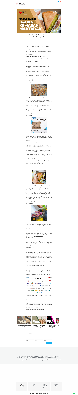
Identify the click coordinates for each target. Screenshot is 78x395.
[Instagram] (60, 1)
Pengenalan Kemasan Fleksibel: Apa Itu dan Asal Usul (53, 326)
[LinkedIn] (57, 1)
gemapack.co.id (58, 359)
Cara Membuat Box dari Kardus (24, 325)
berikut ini (43, 309)
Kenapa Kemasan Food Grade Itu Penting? (36, 265)
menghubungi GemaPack (38, 236)
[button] (60, 4)
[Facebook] (59, 1)
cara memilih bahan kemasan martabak (31, 311)
